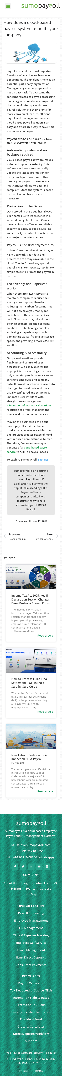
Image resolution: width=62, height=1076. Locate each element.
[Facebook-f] (15, 867)
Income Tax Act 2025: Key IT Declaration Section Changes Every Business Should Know (30, 599)
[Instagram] (47, 867)
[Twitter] (23, 867)
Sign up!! (43, 459)
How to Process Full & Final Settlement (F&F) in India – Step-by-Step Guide (29, 682)
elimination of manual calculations (29, 405)
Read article (45, 635)
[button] (8, 6)
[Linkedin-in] (31, 867)
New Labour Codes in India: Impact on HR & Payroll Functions (29, 759)
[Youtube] (39, 867)
